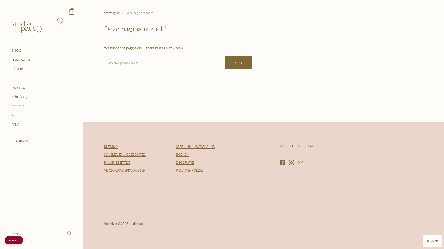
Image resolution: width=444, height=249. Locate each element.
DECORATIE (185, 162)
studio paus (136, 223)
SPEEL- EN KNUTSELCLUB (195, 146)
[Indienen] (69, 233)
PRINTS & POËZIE (189, 170)
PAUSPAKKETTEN (117, 162)
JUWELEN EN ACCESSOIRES (125, 154)
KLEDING (111, 146)
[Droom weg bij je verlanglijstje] (60, 21)
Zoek (238, 63)
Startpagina (112, 13)
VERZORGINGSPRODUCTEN (124, 170)
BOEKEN (182, 154)
